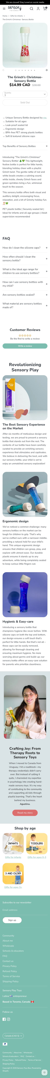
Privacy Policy (10, 966)
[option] (25, 45)
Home (5, 16)
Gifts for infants (16, 16)
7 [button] (34, 70)
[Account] (38, 7)
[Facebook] (4, 1019)
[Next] (46, 70)
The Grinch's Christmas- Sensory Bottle (18, 19)
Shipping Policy (10, 981)
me (44, 117)
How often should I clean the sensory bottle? (19, 258)
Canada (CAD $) (12, 1035)
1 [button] (15, 70)
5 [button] (28, 70)
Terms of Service (11, 976)
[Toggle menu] (4, 8)
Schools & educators (13, 950)
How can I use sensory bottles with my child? (23, 284)
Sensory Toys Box (24, 1068)
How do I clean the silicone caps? (21, 247)
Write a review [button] (25, 346)
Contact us (8, 961)
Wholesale (8, 945)
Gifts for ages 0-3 (37, 857)
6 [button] (31, 70)
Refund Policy (10, 971)
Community (8, 935)
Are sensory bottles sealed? (19, 295)
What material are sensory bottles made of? (22, 305)
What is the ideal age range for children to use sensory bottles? (21, 271)
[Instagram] (8, 1019)
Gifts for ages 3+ (13, 887)
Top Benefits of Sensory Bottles (19, 146)
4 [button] (25, 70)
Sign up (12, 920)
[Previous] (3, 70)
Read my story (25, 812)
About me (8, 940)
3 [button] (22, 70)
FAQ (5, 956)
